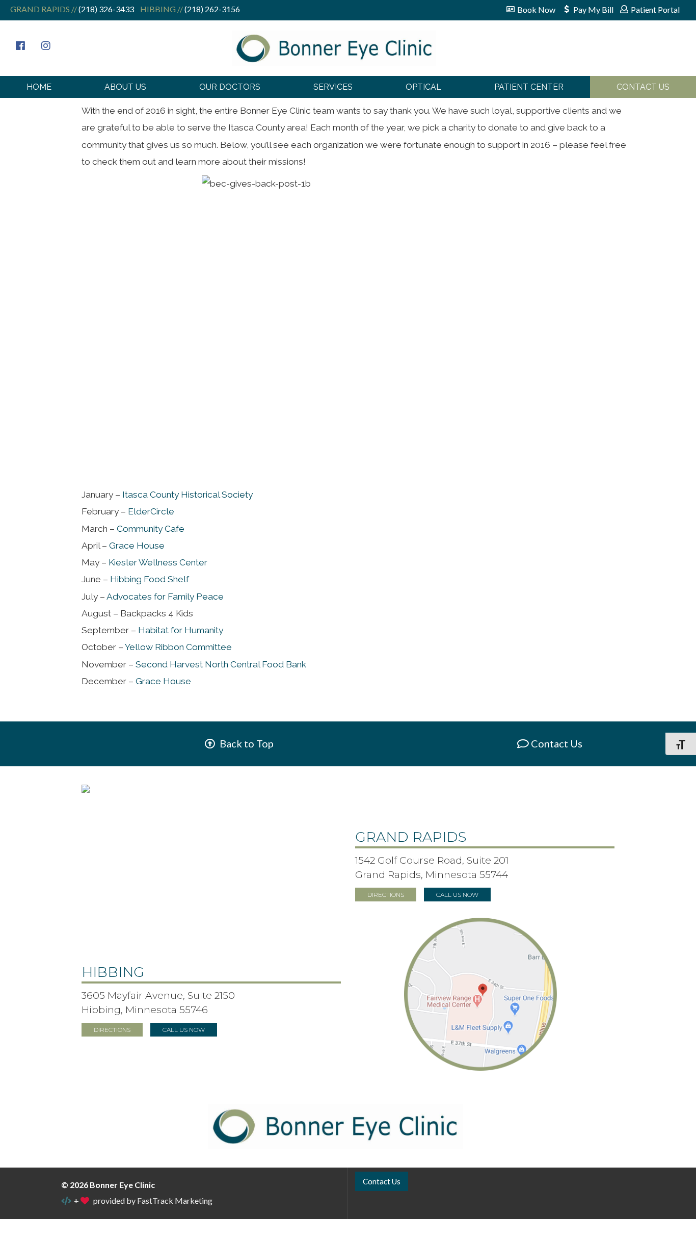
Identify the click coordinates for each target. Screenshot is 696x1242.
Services (333, 87)
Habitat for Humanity (180, 630)
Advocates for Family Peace (165, 596)
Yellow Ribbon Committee (178, 647)
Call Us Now (457, 894)
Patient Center (529, 87)
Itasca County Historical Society (187, 494)
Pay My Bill (593, 9)
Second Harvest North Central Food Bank (221, 664)
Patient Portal (655, 9)
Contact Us (643, 87)
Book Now (536, 9)
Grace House (137, 545)
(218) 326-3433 (105, 9)
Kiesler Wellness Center (158, 562)
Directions (385, 894)
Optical (423, 87)
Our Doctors (229, 87)
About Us (125, 87)
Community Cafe (150, 529)
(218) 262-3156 (211, 9)
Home (38, 87)
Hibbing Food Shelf (149, 579)
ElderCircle (151, 511)
